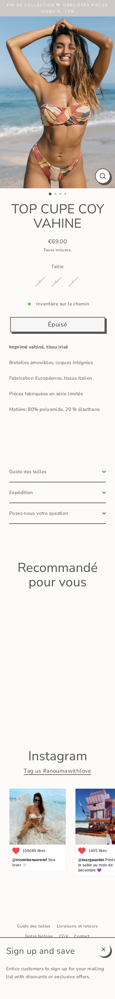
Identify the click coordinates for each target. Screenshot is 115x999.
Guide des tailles (28, 472)
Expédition (21, 492)
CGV (63, 936)
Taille (57, 267)
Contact (82, 936)
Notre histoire (39, 936)
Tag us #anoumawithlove (57, 771)
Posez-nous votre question (38, 513)
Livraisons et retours (77, 926)
